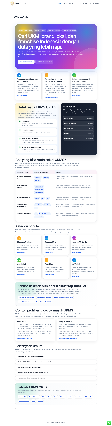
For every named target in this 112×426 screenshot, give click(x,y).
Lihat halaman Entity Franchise (68, 338)
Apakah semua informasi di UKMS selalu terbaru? (33, 372)
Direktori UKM (78, 118)
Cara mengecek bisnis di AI (44, 297)
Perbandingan (78, 138)
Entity (43, 396)
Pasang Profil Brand (24, 401)
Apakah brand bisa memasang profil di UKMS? (31, 378)
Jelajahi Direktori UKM (26, 61)
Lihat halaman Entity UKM (24, 338)
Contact (71, 3)
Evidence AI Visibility (45, 301)
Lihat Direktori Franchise (44, 61)
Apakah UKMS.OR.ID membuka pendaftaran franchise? (34, 362)
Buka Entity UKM (22, 95)
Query (55, 396)
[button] (80, 3)
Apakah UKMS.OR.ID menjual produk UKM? (31, 356)
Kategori (85, 3)
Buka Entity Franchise (51, 97)
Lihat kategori (21, 252)
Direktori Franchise (78, 123)
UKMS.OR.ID (21, 3)
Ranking (78, 133)
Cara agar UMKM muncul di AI (26, 297)
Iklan (77, 3)
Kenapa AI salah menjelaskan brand (63, 297)
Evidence (62, 396)
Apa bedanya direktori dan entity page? (30, 367)
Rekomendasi (78, 128)
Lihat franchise (49, 274)
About (65, 3)
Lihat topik (75, 276)
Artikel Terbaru (94, 3)
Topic (49, 396)
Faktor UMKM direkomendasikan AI (28, 301)
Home (59, 3)
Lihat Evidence (76, 95)
